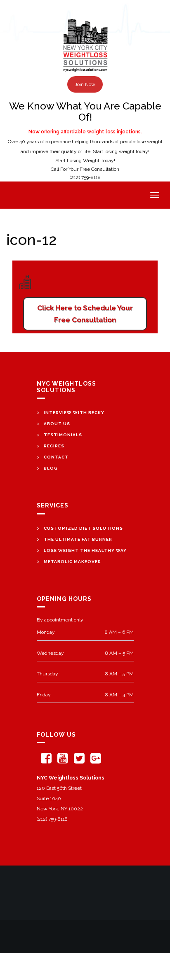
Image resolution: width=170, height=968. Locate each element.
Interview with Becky (74, 412)
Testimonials (63, 435)
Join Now (85, 84)
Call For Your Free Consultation (85, 169)
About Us (57, 423)
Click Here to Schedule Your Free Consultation (85, 314)
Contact (56, 457)
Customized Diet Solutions (83, 528)
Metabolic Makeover (72, 561)
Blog (51, 468)
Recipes (54, 446)
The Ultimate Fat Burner (78, 539)
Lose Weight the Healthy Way (85, 550)
